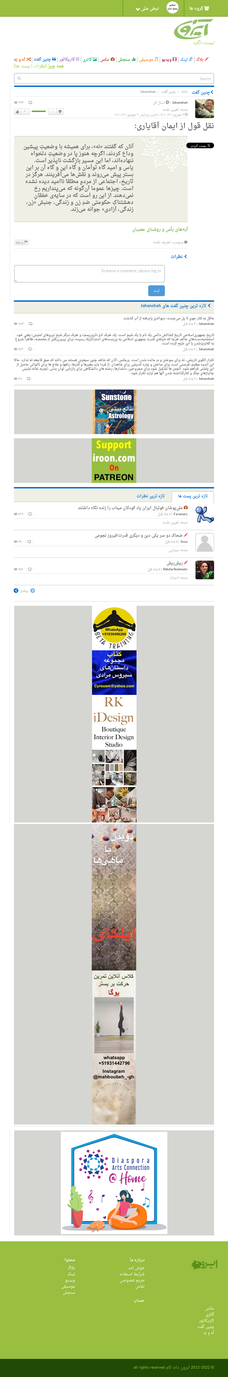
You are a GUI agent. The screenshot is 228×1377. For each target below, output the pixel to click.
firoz (184, 542)
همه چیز (56, 66)
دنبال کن (159, 103)
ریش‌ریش (175, 563)
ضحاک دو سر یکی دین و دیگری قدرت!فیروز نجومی (139, 535)
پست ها (22, 66)
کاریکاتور (67, 59)
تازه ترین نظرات (151, 496)
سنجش (125, 60)
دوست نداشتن (60, 112)
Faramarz (181, 514)
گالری (88, 60)
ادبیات (174, 578)
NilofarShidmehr (175, 570)
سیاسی (173, 550)
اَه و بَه (20, 60)
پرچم (20, 242)
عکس (105, 60)
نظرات (40, 66)
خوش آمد (136, 1268)
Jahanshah (180, 103)
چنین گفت (43, 59)
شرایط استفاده (132, 1274)
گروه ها (196, 8)
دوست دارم (17, 112)
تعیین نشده (171, 110)
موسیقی (146, 60)
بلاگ (200, 60)
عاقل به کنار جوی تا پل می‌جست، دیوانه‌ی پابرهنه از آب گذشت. (168, 318)
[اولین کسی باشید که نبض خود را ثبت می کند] (172, 7)
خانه (184, 92)
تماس (140, 1286)
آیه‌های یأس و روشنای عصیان (160, 229)
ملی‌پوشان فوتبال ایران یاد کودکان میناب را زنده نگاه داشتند (130, 508)
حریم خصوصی (132, 1280)
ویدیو (167, 60)
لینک (184, 60)
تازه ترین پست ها (193, 496)
